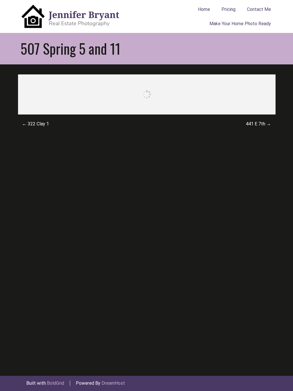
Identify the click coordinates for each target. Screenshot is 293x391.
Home (204, 9)
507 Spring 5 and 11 (70, 48)
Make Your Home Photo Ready (240, 23)
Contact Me (259, 9)
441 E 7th (258, 124)
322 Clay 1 (35, 124)
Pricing (228, 9)
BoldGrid (55, 383)
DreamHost (113, 383)
